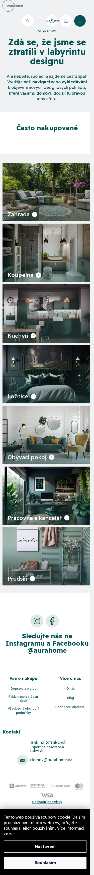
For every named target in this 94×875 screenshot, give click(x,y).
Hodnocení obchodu (70, 707)
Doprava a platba (23, 688)
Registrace (52, 21)
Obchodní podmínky (47, 802)
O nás (70, 688)
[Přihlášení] (39, 21)
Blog (70, 698)
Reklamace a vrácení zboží (24, 699)
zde (7, 833)
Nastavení (45, 846)
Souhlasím (45, 862)
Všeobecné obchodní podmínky (23, 711)
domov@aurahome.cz (51, 759)
